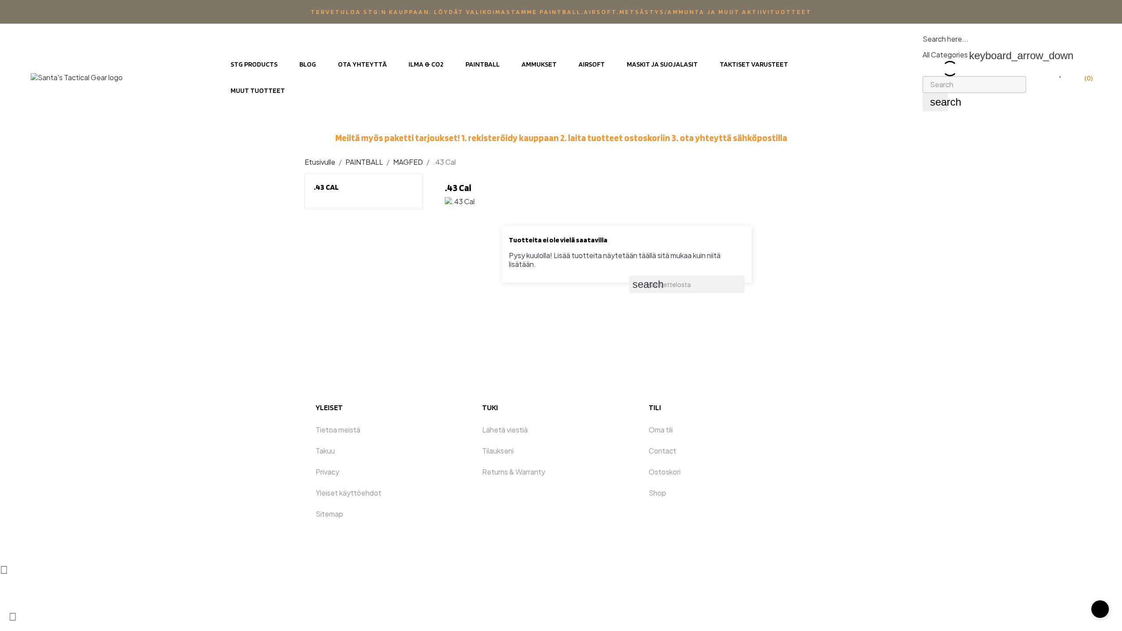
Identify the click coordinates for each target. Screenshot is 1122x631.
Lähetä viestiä (505, 429)
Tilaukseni (498, 450)
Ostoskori (665, 471)
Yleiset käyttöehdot (348, 492)
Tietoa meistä (338, 429)
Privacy (327, 471)
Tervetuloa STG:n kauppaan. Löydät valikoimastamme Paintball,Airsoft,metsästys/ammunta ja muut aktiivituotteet (561, 11)
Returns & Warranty (513, 471)
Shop (657, 492)
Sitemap (329, 513)
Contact (662, 450)
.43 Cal (326, 186)
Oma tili (661, 429)
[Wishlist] (1060, 73)
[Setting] (1042, 73)
